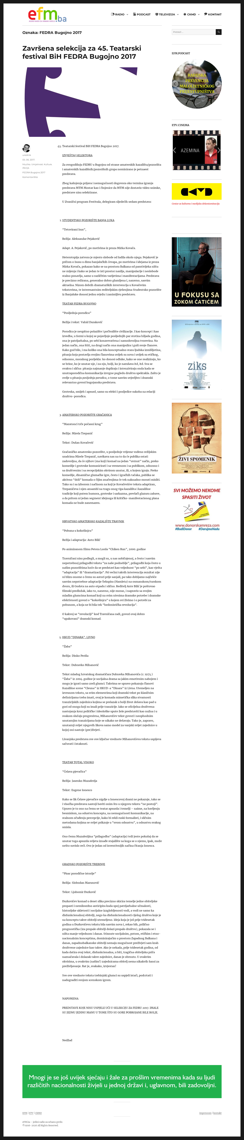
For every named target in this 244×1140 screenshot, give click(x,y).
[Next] (218, 84)
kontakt (217, 1113)
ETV (31, 1113)
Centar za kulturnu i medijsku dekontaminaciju (196, 203)
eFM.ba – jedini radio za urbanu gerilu (42, 1122)
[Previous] (175, 84)
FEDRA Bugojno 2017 (33, 172)
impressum (205, 1113)
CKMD (38, 1113)
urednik (26, 155)
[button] (174, 150)
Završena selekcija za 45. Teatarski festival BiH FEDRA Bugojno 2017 (81, 52)
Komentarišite (30, 177)
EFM (24, 1113)
